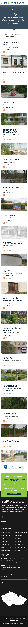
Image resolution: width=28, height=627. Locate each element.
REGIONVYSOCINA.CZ (20, 535)
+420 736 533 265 (8, 49)
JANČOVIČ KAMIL (11, 441)
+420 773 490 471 (20, 444)
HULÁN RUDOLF (11, 386)
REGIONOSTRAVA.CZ (20, 547)
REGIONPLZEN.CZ (5, 532)
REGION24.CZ (18, 550)
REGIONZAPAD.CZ (5, 535)
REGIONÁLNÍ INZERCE (14, 494)
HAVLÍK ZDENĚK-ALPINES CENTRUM (12, 299)
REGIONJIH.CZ (4, 538)
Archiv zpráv (19, 525)
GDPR (11, 620)
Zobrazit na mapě (9, 36)
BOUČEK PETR (10, 102)
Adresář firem (16, 23)
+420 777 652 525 (8, 305)
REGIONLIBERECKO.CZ (6, 547)
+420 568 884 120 (8, 248)
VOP (14, 620)
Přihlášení (7, 525)
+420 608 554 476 (8, 220)
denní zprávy (13, 507)
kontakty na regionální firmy (7, 509)
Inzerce (2, 525)
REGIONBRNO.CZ (19, 538)
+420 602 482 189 (8, 363)
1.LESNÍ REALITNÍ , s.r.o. (12, 44)
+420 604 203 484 (8, 107)
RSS (23, 525)
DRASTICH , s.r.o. (11, 160)
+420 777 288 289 (8, 418)
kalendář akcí (17, 509)
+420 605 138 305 (8, 275)
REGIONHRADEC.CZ (6, 550)
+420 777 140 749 (8, 137)
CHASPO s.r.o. (9, 414)
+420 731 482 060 (8, 335)
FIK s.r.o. (7, 271)
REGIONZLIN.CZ (18, 541)
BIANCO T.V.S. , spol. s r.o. (13, 73)
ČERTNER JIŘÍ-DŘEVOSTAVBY (10, 131)
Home (9, 23)
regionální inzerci (10, 513)
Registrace (12, 525)
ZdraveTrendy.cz (4, 576)
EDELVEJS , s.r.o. (11, 187)
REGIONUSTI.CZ (5, 544)
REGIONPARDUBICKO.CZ (21, 532)
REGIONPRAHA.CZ (5, 541)
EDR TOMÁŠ (9, 215)
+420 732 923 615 (8, 390)
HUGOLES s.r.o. (10, 358)
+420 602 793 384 (8, 164)
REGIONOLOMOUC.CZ (20, 544)
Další (20, 467)
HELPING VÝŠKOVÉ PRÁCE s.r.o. (12, 329)
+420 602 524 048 (8, 79)
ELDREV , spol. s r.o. (12, 243)
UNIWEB (3, 565)
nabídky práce (24, 509)
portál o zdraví (12, 574)
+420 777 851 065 (8, 192)
